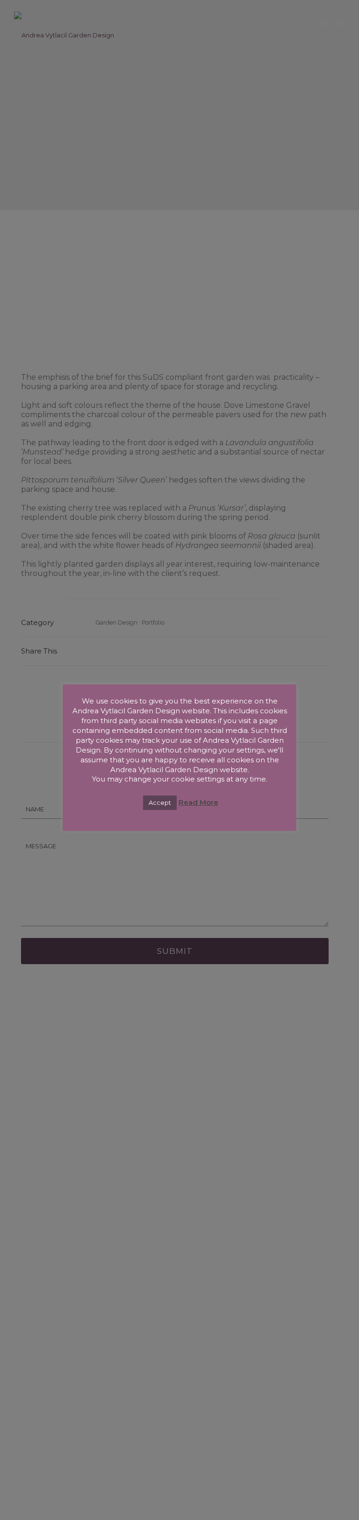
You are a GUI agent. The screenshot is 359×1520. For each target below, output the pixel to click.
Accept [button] (160, 802)
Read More (198, 802)
